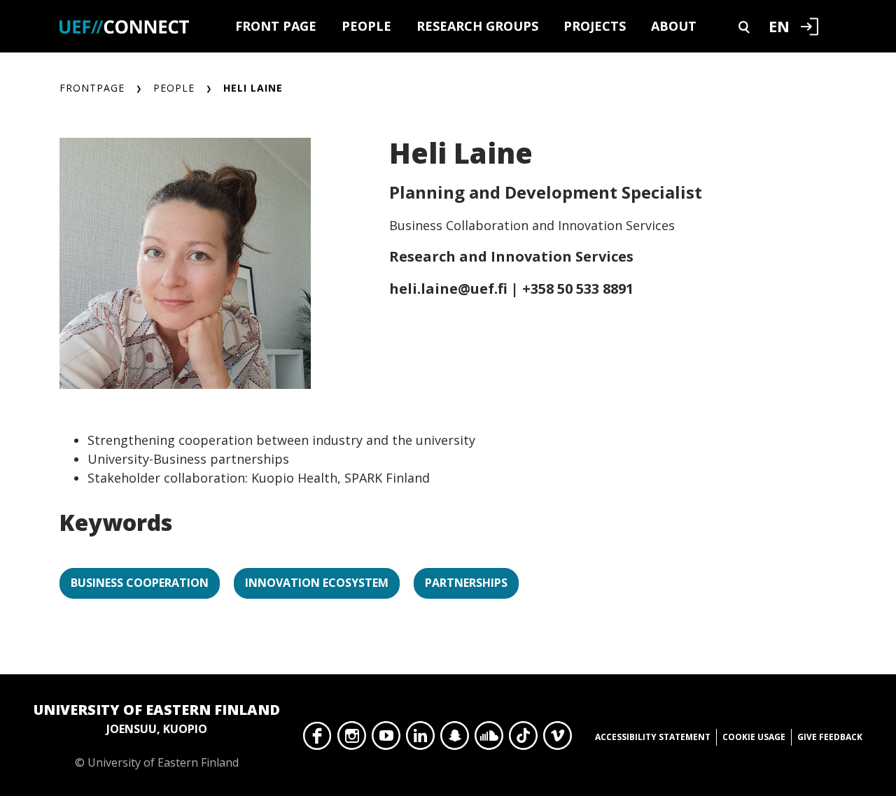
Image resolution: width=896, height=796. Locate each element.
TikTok (523, 739)
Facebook (317, 739)
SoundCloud (489, 739)
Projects (595, 25)
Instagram (351, 739)
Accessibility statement (652, 737)
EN (779, 25)
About (673, 25)
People (366, 25)
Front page (275, 25)
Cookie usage (753, 737)
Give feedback (829, 737)
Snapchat (454, 739)
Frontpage (92, 87)
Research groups (477, 25)
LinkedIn (420, 739)
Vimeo (557, 739)
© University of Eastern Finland (157, 735)
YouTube (386, 739)
